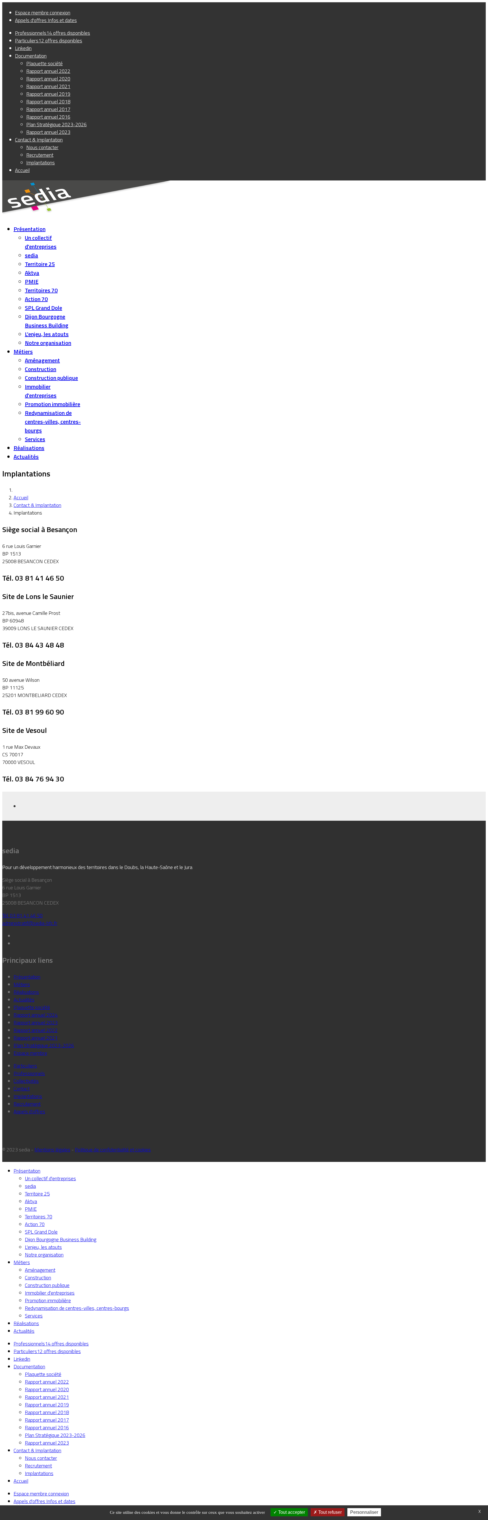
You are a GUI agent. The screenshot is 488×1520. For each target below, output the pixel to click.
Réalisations (29, 447)
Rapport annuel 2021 (36, 1038)
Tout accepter (291, 1512)
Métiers (23, 351)
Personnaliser (364, 1512)
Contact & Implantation (37, 505)
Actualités (26, 456)
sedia (31, 255)
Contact (22, 1088)
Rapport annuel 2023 (36, 1022)
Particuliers (25, 1066)
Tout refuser (329, 1512)
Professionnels (29, 1073)
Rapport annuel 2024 (36, 1015)
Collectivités (26, 1081)
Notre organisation (48, 342)
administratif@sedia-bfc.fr (29, 923)
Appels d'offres (29, 1111)
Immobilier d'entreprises (40, 391)
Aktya (32, 272)
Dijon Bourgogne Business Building (46, 321)
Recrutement (27, 1104)
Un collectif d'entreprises (40, 242)
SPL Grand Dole (43, 307)
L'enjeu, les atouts (47, 334)
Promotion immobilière (52, 404)
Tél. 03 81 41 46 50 (22, 915)
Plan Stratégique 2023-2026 (44, 1045)
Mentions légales (52, 1149)
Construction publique (51, 377)
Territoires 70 (41, 290)
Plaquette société (32, 1007)
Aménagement (42, 360)
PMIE (31, 281)
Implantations (28, 1096)
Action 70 (36, 299)
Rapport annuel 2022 (36, 1030)
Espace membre (30, 1053)
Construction (40, 369)
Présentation (29, 229)
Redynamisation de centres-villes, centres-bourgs (53, 421)
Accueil (21, 497)
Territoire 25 (40, 264)
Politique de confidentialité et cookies (113, 1149)
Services (35, 439)
